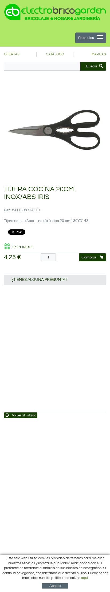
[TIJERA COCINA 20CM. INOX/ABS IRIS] (55, 129)
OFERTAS (11, 54)
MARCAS (99, 54)
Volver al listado (24, 415)
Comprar (88, 257)
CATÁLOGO (55, 54)
